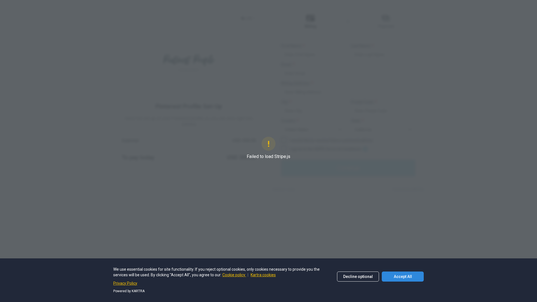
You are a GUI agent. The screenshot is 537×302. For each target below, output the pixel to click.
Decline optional (358, 276)
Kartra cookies (263, 275)
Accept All (403, 276)
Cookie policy (234, 275)
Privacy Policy (125, 283)
